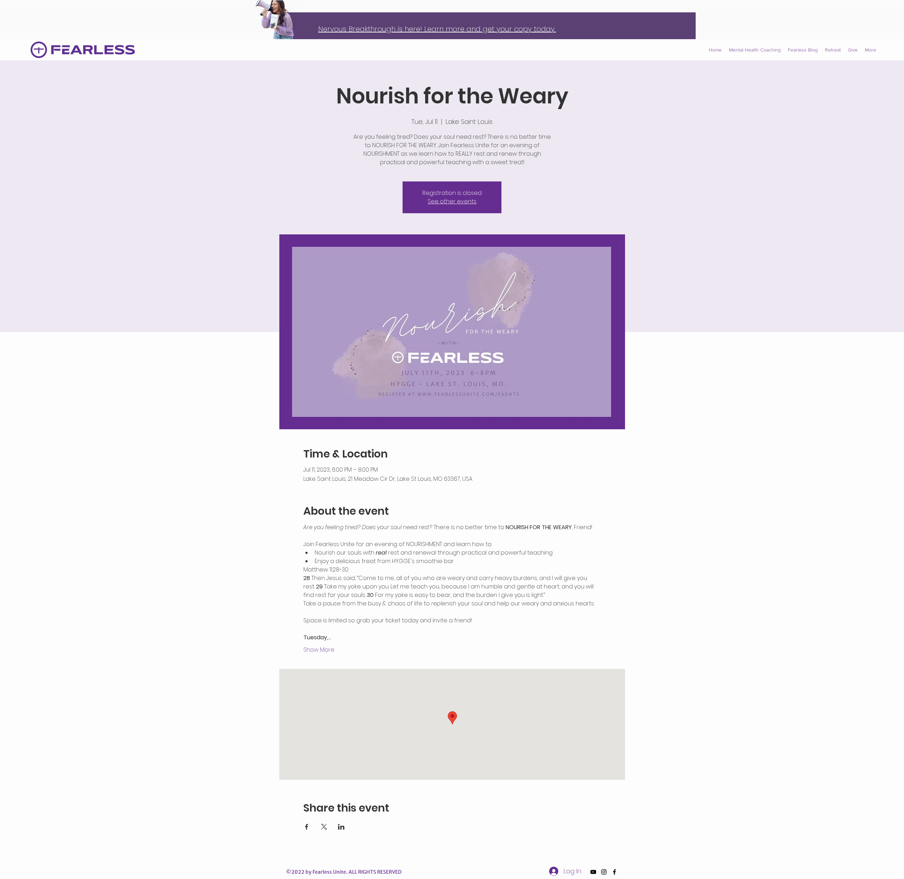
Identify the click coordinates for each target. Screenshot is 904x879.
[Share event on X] (324, 827)
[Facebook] (614, 871)
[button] (870, 49)
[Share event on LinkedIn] (341, 827)
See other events (452, 201)
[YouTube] (593, 871)
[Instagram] (603, 871)
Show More (318, 650)
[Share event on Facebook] (306, 827)
